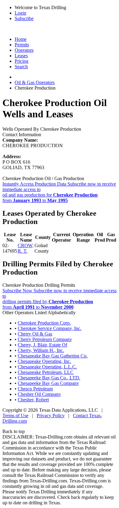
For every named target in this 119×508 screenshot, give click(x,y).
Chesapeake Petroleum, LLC (46, 372)
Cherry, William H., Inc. (41, 350)
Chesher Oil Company (39, 394)
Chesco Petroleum (35, 388)
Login (20, 13)
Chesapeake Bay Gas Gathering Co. (53, 355)
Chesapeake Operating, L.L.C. (47, 366)
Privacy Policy (51, 415)
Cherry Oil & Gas (35, 333)
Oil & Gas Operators (35, 82)
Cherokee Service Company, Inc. (49, 328)
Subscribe (24, 18)
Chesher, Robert (33, 399)
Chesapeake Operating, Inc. (44, 361)
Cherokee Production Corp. (44, 322)
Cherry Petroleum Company (45, 339)
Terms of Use (15, 415)
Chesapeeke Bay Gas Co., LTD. (49, 377)
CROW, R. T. (26, 248)
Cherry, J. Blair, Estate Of (42, 344)
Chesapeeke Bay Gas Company (48, 383)
